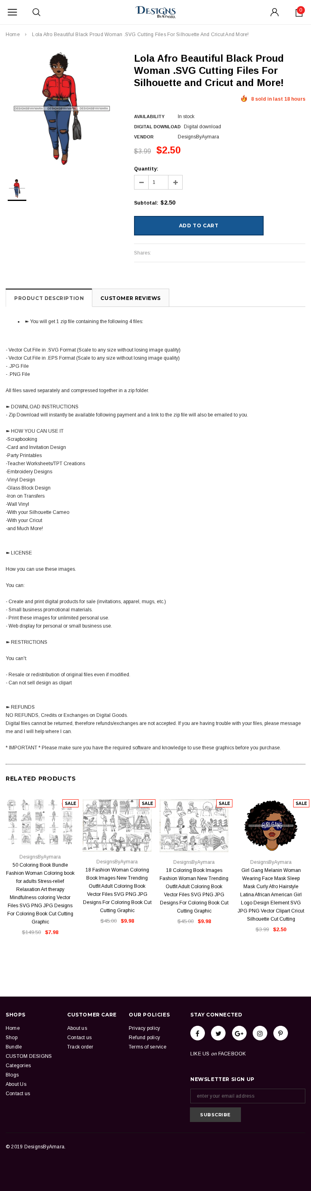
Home (13, 34)
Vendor (143, 136)
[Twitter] (218, 1033)
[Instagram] (260, 1033)
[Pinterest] (280, 1033)
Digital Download (157, 126)
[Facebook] (197, 1033)
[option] (62, 108)
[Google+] (239, 1033)
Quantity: (146, 169)
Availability (149, 116)
